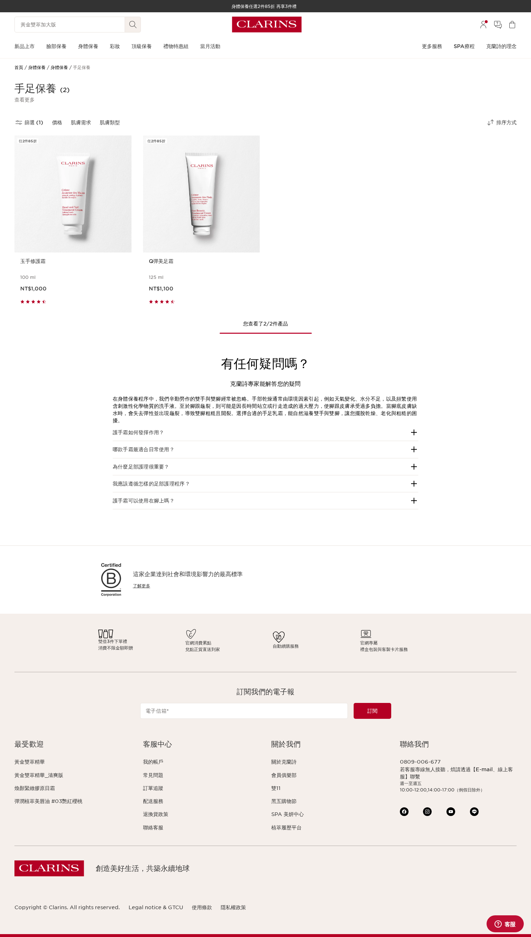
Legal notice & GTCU (156, 907)
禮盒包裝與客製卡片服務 (384, 649)
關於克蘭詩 (284, 762)
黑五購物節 (284, 801)
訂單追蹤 (153, 788)
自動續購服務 (286, 646)
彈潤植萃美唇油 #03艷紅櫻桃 (48, 801)
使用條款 (202, 907)
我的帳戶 (153, 762)
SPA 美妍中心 (287, 814)
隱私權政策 (233, 907)
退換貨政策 (155, 814)
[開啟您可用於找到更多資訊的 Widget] (505, 924)
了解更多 (141, 585)
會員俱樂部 (284, 775)
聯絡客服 (153, 827)
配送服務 (153, 801)
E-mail (484, 769)
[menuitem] (483, 24)
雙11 (276, 788)
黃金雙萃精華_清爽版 (38, 775)
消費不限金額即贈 (115, 648)
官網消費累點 (198, 642)
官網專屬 (368, 642)
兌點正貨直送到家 (202, 649)
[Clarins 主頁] (267, 24)
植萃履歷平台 (286, 827)
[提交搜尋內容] (133, 25)
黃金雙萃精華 (29, 762)
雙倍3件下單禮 (112, 641)
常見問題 (153, 775)
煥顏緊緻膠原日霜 (34, 788)
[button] (24, 99)
